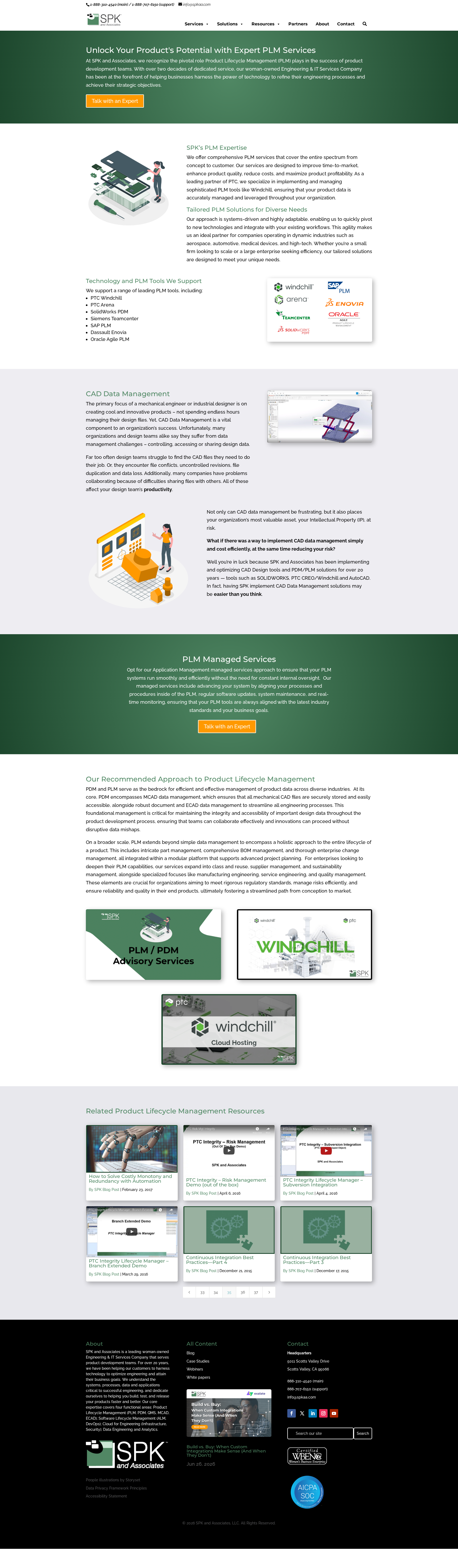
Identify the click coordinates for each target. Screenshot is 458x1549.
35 (229, 1292)
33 (202, 1292)
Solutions (227, 23)
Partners (298, 23)
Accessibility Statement (106, 1496)
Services (194, 23)
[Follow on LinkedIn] (313, 1413)
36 (243, 1292)
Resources (263, 23)
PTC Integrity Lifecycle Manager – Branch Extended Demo (129, 1263)
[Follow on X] (302, 1413)
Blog (191, 1353)
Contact (346, 23)
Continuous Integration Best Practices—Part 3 (317, 1260)
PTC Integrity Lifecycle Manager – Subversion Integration (323, 1182)
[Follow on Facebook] (291, 1413)
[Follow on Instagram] (323, 1413)
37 (256, 1292)
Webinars (195, 1369)
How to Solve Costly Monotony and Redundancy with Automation (130, 1178)
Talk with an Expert (115, 101)
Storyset (133, 1480)
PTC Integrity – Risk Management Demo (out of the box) (226, 1182)
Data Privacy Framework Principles (116, 1488)
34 (216, 1292)
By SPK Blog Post (104, 1189)
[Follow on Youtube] (334, 1413)
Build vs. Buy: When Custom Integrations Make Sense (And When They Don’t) (226, 1451)
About (322, 23)
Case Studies (198, 1361)
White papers (198, 1377)
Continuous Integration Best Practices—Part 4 (220, 1260)
